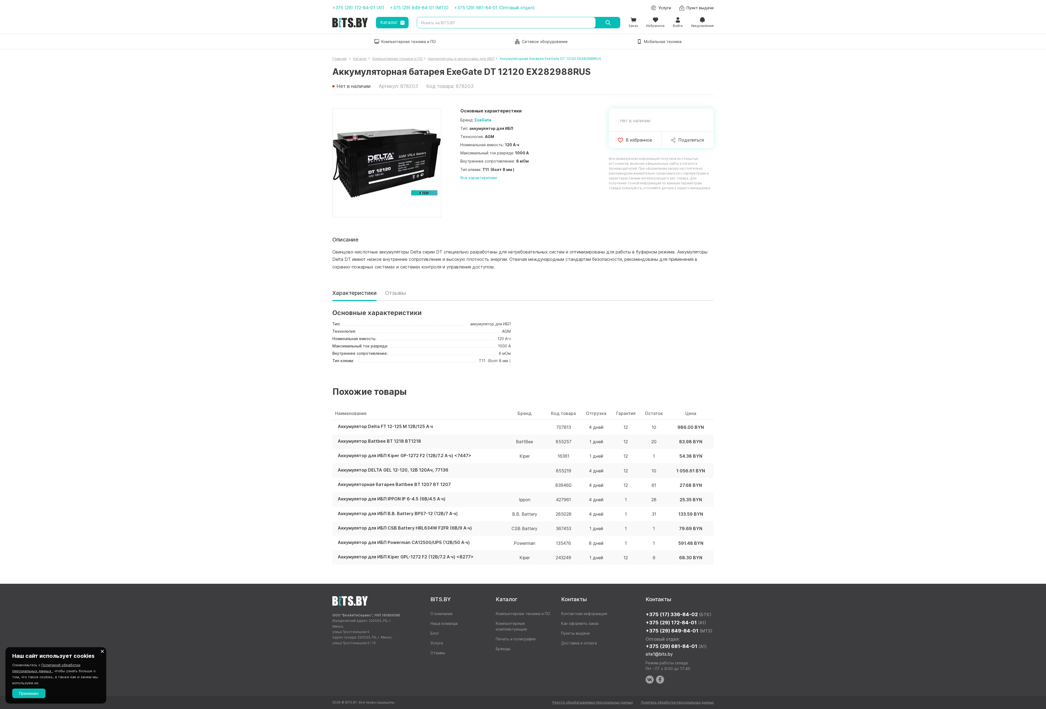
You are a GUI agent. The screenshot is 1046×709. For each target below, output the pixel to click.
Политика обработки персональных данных (677, 702)
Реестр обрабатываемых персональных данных (592, 702)
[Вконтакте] (650, 680)
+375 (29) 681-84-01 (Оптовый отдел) (494, 7)
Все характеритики (478, 177)
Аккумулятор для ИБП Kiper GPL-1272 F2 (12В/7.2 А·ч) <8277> (406, 557)
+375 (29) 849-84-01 (679, 631)
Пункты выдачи (575, 633)
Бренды (503, 648)
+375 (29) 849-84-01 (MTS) (419, 7)
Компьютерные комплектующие (511, 626)
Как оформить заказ (580, 623)
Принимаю (29, 693)
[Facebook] (660, 680)
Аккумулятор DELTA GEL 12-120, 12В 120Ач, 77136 (393, 470)
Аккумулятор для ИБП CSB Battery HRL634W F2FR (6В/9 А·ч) (405, 528)
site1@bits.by (659, 654)
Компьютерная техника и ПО (523, 613)
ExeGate (483, 120)
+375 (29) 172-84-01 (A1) (358, 7)
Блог (434, 633)
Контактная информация (584, 613)
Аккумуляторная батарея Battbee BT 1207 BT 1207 (394, 484)
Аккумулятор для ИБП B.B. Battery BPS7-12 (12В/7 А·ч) (398, 513)
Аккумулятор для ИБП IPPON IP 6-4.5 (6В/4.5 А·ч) (392, 499)
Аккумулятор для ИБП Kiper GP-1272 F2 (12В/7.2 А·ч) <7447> (405, 455)
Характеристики (354, 293)
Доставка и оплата (579, 643)
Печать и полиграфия (516, 639)
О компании (441, 613)
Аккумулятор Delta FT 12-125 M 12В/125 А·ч (385, 426)
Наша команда (444, 623)
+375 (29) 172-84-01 (676, 622)
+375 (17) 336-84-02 (678, 614)
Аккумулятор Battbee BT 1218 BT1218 (379, 441)
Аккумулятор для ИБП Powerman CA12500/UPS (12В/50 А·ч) (404, 542)
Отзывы (395, 293)
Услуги (436, 643)
